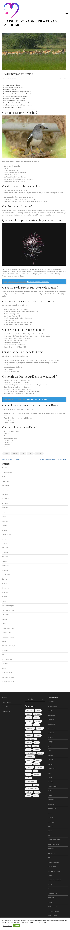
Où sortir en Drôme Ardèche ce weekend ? (16, 103)
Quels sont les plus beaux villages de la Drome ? (18, 91)
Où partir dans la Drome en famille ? (14, 98)
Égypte (4, 579)
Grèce (4, 601)
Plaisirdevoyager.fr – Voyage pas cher (31, 23)
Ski (3, 655)
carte (36, 717)
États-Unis (5, 588)
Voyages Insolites (8, 681)
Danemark (5, 570)
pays (39, 767)
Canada (4, 530)
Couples (5, 557)
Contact (5, 706)
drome (15, 453)
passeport (29, 767)
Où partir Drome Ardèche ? (12, 85)
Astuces (5, 494)
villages (38, 453)
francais (38, 735)
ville (29, 792)
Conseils (5, 548)
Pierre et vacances (8, 637)
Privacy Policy (7, 702)
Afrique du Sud (7, 472)
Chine (4, 539)
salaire (36, 774)
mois (36, 750)
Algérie (4, 476)
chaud (38, 721)
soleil (28, 778)
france (31, 739)
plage (28, 770)
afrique (29, 710)
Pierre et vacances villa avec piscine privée (52, 459)
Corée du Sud (6, 552)
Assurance (5, 490)
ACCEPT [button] (16, 925)
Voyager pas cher (8, 677)
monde (30, 753)
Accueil (4, 698)
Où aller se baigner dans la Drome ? (14, 100)
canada (28, 717)
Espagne (4, 583)
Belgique (5, 508)
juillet (28, 749)
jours (35, 746)
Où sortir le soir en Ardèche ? (13, 107)
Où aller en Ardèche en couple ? (13, 87)
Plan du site (6, 711)
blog (3, 512)
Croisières (5, 565)
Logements (5, 619)
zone (35, 795)
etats (28, 732)
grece (29, 742)
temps (28, 785)
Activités (5, 467)
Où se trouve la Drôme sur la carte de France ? (17, 94)
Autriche (5, 503)
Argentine (5, 485)
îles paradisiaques (8, 606)
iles (28, 746)
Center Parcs (6, 534)
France (4, 597)
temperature (31, 781)
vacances (32, 788)
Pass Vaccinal (6, 632)
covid (36, 724)
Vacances (5, 663)
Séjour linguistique (8, 646)
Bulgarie (5, 521)
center (29, 721)
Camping (5, 525)
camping (37, 714)
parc (38, 760)
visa (28, 796)
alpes (6, 453)
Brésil (4, 516)
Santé (4, 641)
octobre (29, 760)
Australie (5, 499)
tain (30, 453)
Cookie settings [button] (7, 926)
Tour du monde (7, 659)
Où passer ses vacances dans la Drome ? (16, 96)
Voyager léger (7, 672)
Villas (4, 668)
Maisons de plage (8, 628)
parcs (29, 764)
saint (28, 774)
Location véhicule (8, 610)
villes (37, 792)
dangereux (30, 728)
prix (36, 770)
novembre (30, 756)
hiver (36, 742)
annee (38, 710)
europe (37, 732)
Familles (5, 592)
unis (36, 785)
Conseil (4, 543)
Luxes (4, 623)
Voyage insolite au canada (11, 459)
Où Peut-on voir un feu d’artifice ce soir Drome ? (19, 105)
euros (29, 735)
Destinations (6, 574)
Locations (63, 78)
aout (28, 714)
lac (23, 453)
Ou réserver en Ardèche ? (11, 89)
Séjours (5, 650)
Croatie (4, 561)
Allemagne (5, 481)
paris (36, 764)
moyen (40, 753)
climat (29, 724)
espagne (40, 728)
